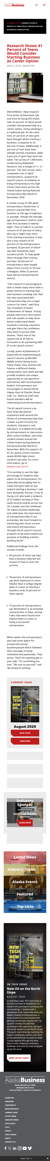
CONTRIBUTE (10, 1105)
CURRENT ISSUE (11, 1112)
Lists (7, 1127)
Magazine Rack (12, 1109)
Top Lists (25, 906)
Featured (25, 894)
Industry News (11, 1120)
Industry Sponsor (25, 810)
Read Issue (25, 733)
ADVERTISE (9, 1098)
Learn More (25, 822)
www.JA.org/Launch (17, 466)
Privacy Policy (15, 1090)
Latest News (25, 857)
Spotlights (10, 1123)
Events (8, 1131)
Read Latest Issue (19, 1058)
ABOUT (8, 1138)
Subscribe (25, 741)
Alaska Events (25, 882)
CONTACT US (10, 1142)
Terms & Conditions (32, 1090)
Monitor (28, 66)
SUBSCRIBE (9, 1101)
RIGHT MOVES (10, 1135)
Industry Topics (22, 869)
